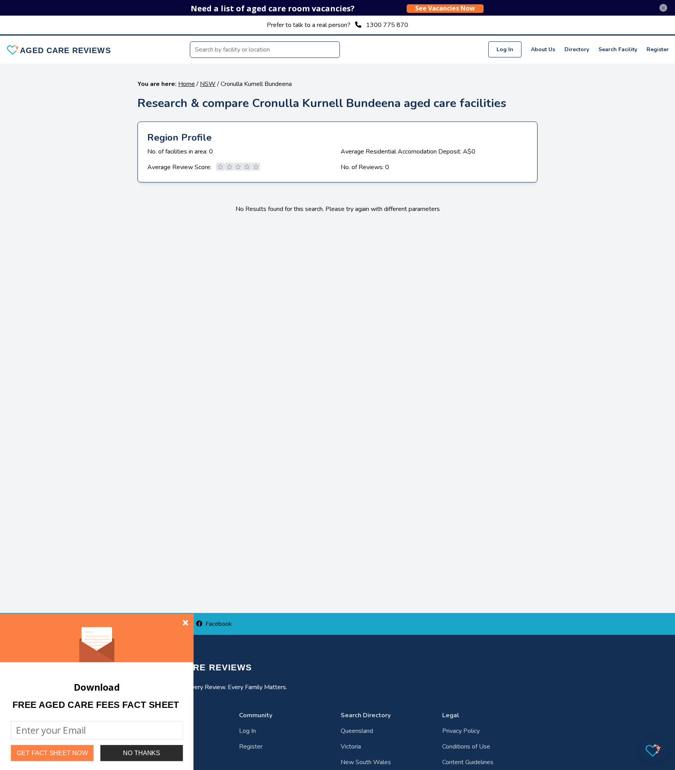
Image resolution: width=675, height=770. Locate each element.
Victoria (351, 746)
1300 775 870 (387, 25)
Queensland (357, 731)
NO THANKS (141, 752)
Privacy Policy (461, 731)
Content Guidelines (467, 762)
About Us (543, 49)
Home (186, 84)
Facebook (218, 624)
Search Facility (617, 49)
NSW (208, 84)
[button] (96, 705)
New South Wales (366, 762)
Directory (576, 49)
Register (657, 49)
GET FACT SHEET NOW (52, 753)
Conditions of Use (466, 746)
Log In (504, 49)
